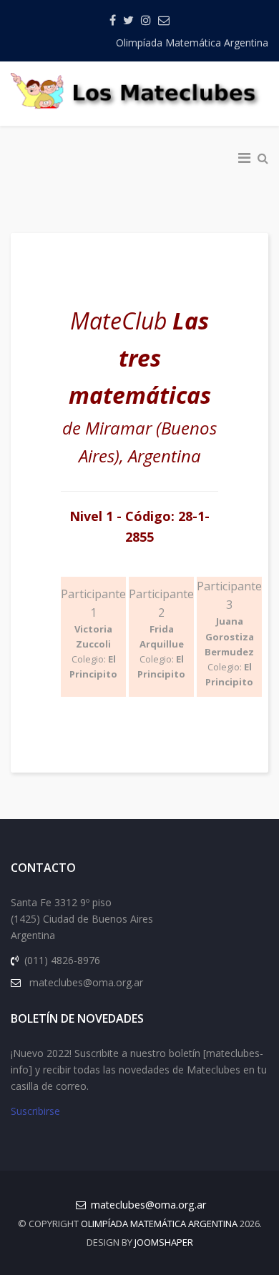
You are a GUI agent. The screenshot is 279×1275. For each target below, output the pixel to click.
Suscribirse (35, 1111)
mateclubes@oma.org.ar (148, 1204)
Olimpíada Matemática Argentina (192, 42)
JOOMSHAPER (163, 1242)
